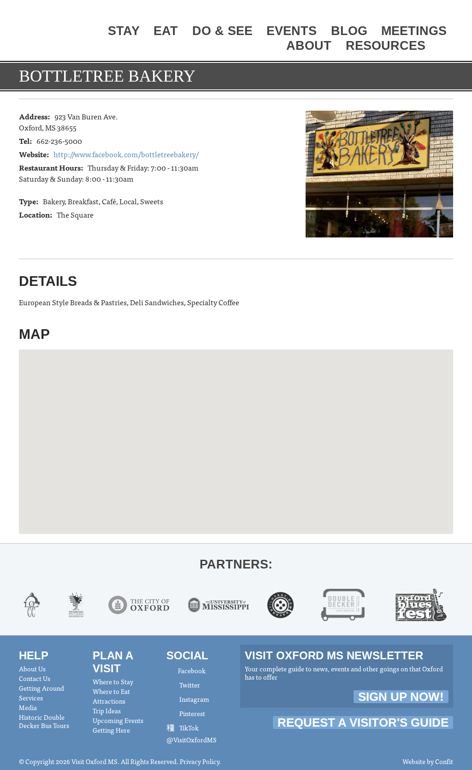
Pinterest (191, 713)
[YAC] (77, 604)
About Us (32, 668)
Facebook (192, 670)
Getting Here (111, 730)
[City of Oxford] (138, 604)
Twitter (189, 685)
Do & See (222, 31)
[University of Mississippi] (218, 604)
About (308, 46)
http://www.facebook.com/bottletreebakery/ (126, 154)
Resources (385, 46)
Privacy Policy (199, 761)
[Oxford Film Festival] (280, 604)
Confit (444, 761)
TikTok (188, 728)
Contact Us (34, 678)
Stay (124, 31)
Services (31, 698)
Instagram (193, 699)
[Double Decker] (343, 604)
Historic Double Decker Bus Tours (44, 721)
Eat (165, 31)
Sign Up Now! (401, 696)
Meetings (414, 31)
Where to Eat (111, 691)
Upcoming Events (118, 720)
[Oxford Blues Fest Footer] (422, 604)
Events (291, 31)
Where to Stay (113, 681)
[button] (235, 432)
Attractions (109, 701)
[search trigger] (443, 46)
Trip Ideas (107, 710)
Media (28, 707)
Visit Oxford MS (53, 31)
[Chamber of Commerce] (32, 604)
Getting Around (41, 688)
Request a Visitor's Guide (362, 722)
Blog (349, 31)
